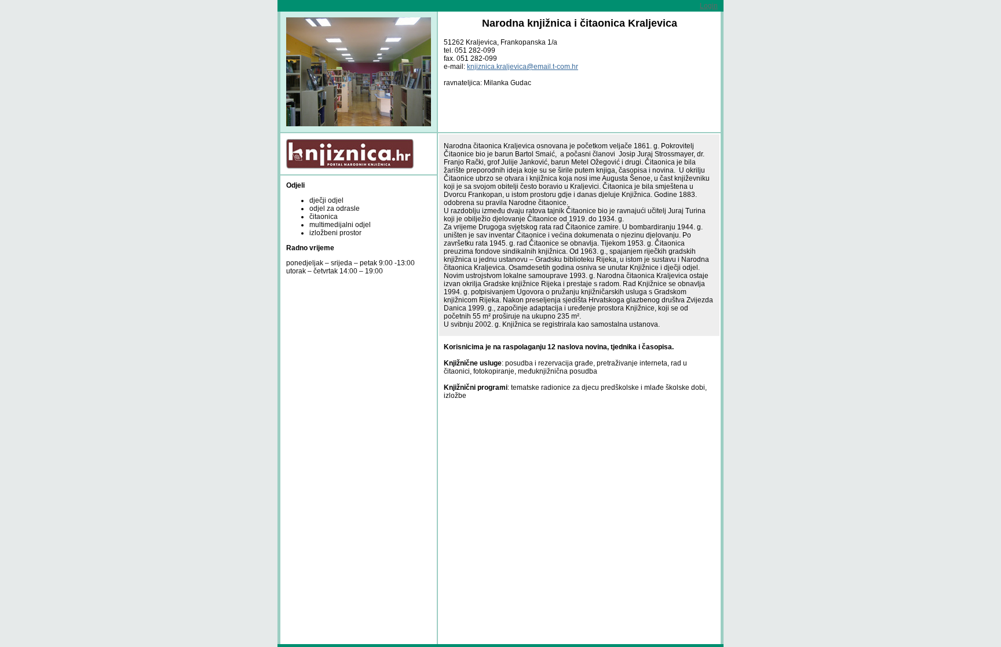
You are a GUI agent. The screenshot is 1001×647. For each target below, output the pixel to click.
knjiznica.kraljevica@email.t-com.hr (522, 67)
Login (709, 6)
